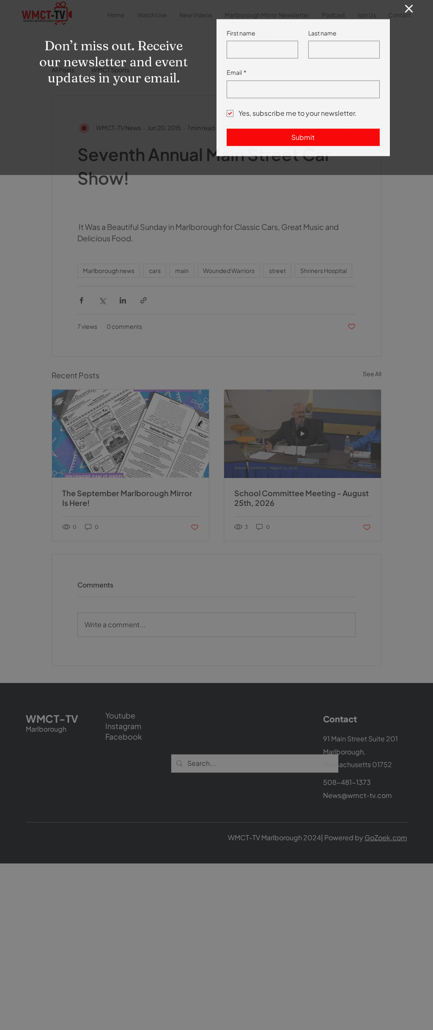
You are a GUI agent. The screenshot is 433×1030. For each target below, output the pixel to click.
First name (241, 42)
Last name (322, 42)
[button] (409, 18)
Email (237, 82)
